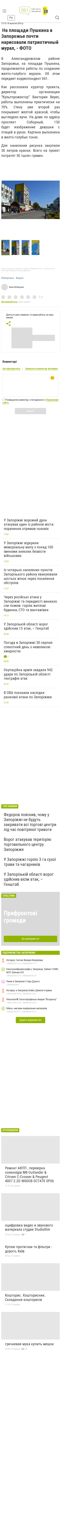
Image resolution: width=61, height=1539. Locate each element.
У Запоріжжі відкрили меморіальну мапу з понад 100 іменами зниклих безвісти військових (28, 549)
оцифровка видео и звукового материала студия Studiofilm (29, 1227)
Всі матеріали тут (30, 938)
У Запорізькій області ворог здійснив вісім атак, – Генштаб (29, 879)
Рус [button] (11, 17)
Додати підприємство (30, 1020)
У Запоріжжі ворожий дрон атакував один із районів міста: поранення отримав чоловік (29, 524)
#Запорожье (7, 278)
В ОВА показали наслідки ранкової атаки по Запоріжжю (28, 695)
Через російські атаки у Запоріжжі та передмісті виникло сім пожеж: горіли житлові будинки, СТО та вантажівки (30, 603)
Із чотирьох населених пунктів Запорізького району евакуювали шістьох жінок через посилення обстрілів (30, 576)
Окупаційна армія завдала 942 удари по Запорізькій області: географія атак (28, 674)
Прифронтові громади (20, 917)
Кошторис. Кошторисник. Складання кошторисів (25, 1297)
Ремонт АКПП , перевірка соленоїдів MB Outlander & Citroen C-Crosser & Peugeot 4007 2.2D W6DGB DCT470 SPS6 (29, 1174)
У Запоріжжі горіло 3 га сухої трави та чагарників (30, 862)
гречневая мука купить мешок (29, 1344)
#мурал (19, 278)
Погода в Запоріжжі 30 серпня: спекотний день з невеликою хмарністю (28, 646)
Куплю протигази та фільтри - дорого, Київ (28, 1249)
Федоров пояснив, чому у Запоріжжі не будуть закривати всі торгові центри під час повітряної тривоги (30, 822)
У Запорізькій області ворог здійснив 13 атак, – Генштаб (26, 626)
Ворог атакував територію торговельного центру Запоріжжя (27, 844)
